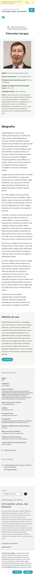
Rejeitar (28, 572)
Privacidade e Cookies (25, 567)
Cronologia (7, 359)
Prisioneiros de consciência (18, 27)
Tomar (17, 572)
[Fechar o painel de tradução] (32, 2)
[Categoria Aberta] (25, 494)
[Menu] (32, 10)
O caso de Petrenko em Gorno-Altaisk (17, 29)
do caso (23, 330)
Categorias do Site (9, 494)
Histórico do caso (10, 450)
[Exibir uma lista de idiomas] (27, 2)
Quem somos (6, 547)
